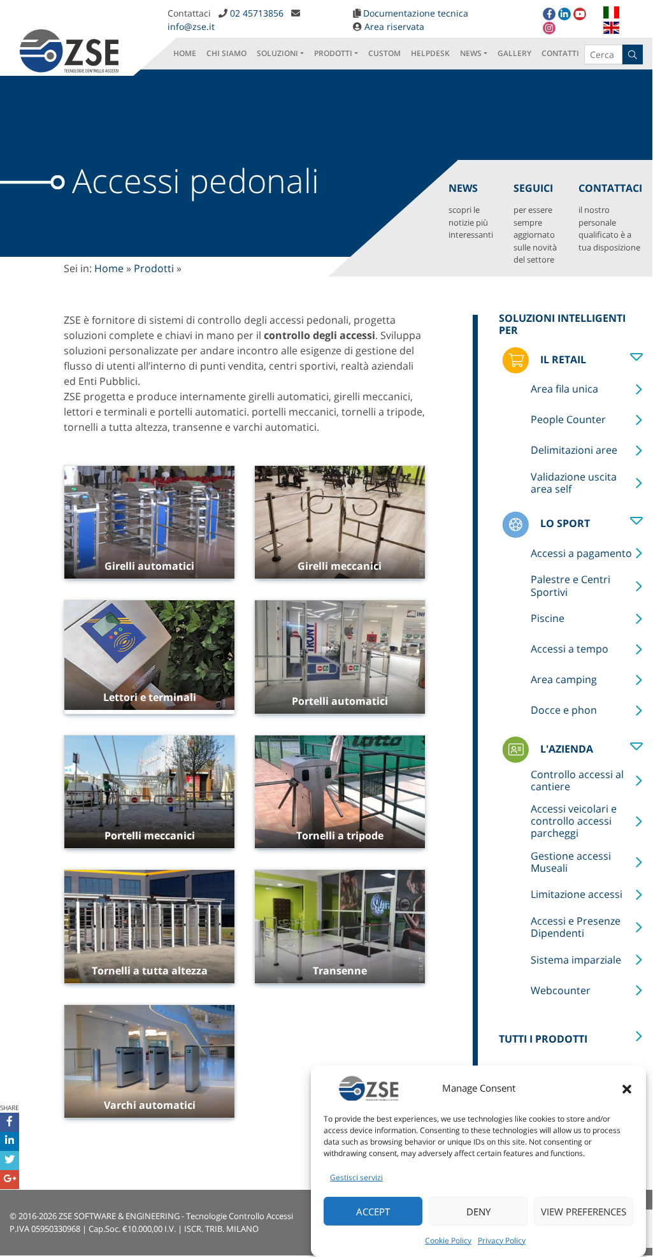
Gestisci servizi (356, 1177)
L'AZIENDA (565, 749)
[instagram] (549, 28)
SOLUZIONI (277, 53)
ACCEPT (373, 1211)
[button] (627, 1087)
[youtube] (579, 14)
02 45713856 (256, 13)
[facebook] (549, 14)
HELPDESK (430, 53)
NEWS (471, 53)
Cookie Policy (448, 1240)
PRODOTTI (333, 53)
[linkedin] (564, 14)
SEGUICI (535, 223)
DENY (478, 1211)
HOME (184, 53)
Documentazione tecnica (415, 13)
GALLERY (514, 53)
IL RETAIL (562, 359)
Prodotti (154, 268)
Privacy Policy (502, 1240)
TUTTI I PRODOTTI (543, 1039)
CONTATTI (560, 53)
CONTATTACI (610, 217)
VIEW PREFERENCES (583, 1211)
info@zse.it (191, 26)
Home (109, 268)
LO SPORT (564, 523)
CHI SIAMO (226, 53)
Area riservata (394, 26)
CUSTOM (384, 53)
